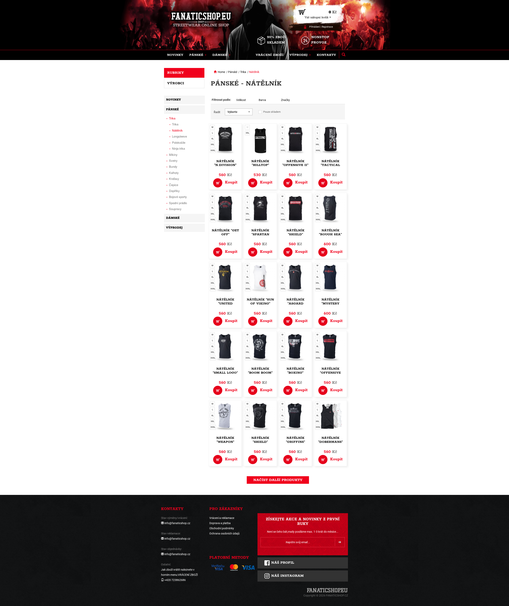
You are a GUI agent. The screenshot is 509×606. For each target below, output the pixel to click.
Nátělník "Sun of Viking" (260, 302)
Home (221, 72)
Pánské (232, 72)
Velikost (241, 100)
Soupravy (175, 209)
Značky (285, 100)
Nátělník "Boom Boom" (260, 371)
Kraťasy (174, 178)
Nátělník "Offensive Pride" (330, 373)
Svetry (173, 160)
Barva (262, 100)
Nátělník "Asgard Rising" (295, 304)
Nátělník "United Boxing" (225, 304)
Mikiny (173, 154)
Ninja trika (178, 148)
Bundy (173, 166)
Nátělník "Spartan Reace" (260, 234)
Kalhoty (174, 173)
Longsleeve (179, 136)
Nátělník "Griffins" (295, 440)
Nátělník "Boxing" (295, 371)
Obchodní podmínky (221, 528)
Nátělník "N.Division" (225, 163)
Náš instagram (287, 576)
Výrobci (175, 83)
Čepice (173, 185)
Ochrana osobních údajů (224, 533)
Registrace (327, 26)
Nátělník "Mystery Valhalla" (330, 304)
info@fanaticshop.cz (177, 523)
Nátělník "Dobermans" (330, 440)
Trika (243, 72)
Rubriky (175, 73)
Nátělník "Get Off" (225, 232)
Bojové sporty (178, 197)
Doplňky (174, 191)
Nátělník (254, 72)
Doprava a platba (220, 523)
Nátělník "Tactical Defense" (330, 165)
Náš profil (282, 562)
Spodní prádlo (178, 203)
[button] (197, 55)
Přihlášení (314, 26)
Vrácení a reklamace (221, 518)
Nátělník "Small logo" (225, 371)
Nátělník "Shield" (295, 232)
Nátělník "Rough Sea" (330, 232)
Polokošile (178, 142)
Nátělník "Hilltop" (260, 163)
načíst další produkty (277, 480)
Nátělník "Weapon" (225, 440)
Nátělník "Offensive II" (295, 163)
